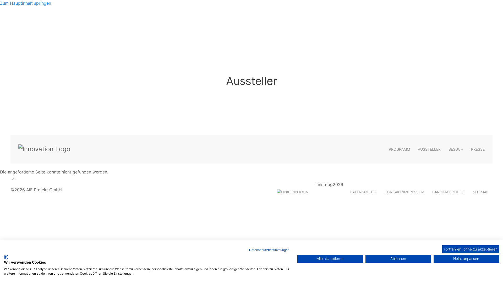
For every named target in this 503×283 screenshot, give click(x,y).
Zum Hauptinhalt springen (25, 3)
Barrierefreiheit (448, 192)
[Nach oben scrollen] (14, 178)
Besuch (456, 149)
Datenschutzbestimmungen (269, 250)
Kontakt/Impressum (404, 192)
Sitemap (481, 192)
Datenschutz (363, 192)
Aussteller (429, 149)
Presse (478, 149)
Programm (399, 149)
